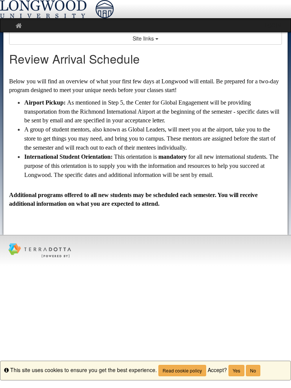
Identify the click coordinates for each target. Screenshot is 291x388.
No (253, 370)
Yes (236, 370)
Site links (144, 38)
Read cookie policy (182, 370)
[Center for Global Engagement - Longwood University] (145, 9)
